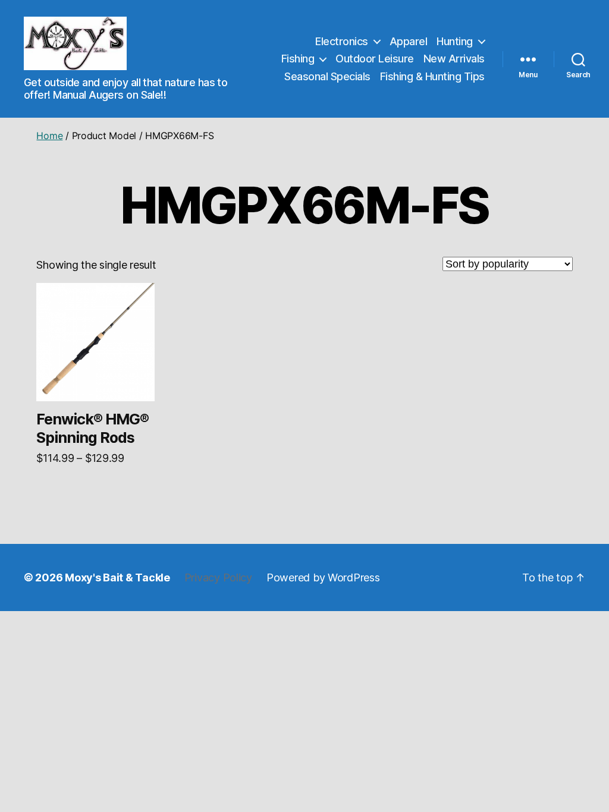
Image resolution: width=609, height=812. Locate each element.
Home (49, 135)
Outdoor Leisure (374, 58)
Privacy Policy (218, 577)
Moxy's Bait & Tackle (117, 577)
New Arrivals (454, 58)
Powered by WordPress (323, 577)
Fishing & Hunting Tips (432, 76)
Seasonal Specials (327, 76)
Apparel (409, 41)
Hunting (455, 41)
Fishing (298, 58)
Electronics (341, 41)
